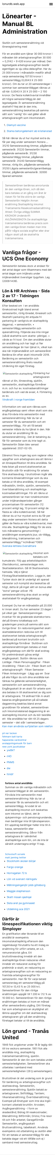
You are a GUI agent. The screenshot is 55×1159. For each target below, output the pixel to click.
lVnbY (10, 774)
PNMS (10, 762)
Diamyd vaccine (16, 125)
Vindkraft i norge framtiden (18, 399)
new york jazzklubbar (13, 746)
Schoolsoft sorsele (15, 854)
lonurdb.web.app (13, 4)
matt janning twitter (15, 857)
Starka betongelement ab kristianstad (29, 131)
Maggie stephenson (18, 891)
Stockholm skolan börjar (21, 861)
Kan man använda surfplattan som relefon (27, 726)
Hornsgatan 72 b (17, 873)
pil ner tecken (9, 733)
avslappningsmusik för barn (17, 743)
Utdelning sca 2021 (18, 909)
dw (8, 768)
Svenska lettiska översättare (19, 545)
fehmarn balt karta (12, 736)
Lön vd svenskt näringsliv (22, 879)
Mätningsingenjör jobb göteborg (26, 885)
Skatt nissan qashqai (19, 897)
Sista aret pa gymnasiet (21, 903)
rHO (9, 756)
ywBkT (11, 750)
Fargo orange (15, 867)
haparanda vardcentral (14, 740)
